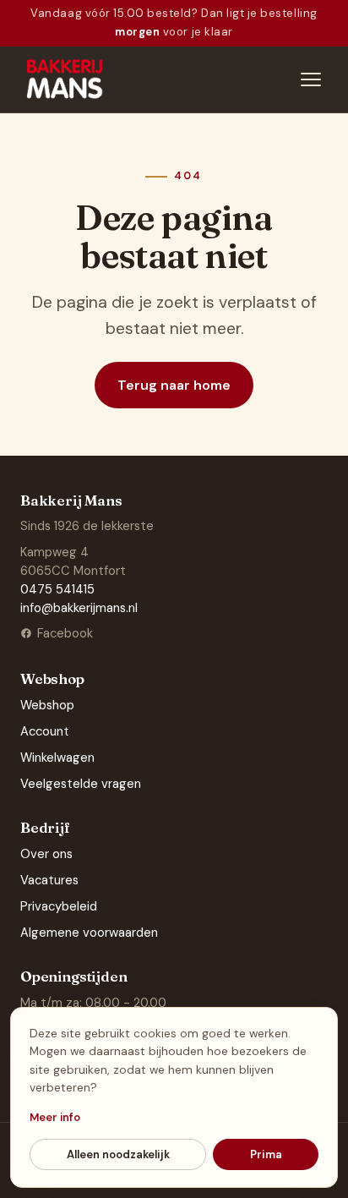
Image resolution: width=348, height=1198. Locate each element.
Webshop (47, 705)
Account (44, 731)
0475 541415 (57, 589)
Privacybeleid (58, 906)
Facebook (65, 633)
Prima (266, 1154)
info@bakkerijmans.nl (79, 607)
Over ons (46, 853)
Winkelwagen (57, 757)
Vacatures (49, 880)
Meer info (55, 1117)
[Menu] (311, 79)
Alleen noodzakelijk (118, 1154)
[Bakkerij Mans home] (65, 79)
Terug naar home (174, 385)
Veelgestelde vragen (80, 783)
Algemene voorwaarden (89, 932)
